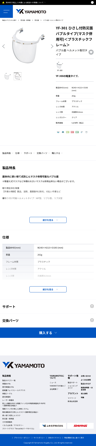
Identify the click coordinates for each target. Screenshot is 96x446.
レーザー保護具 (8, 400)
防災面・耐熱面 (25, 20)
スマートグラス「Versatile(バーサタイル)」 (18, 428)
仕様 (17, 153)
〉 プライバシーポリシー (21, 437)
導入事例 (84, 393)
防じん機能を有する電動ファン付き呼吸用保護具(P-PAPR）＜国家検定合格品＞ (24, 404)
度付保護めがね (8, 387)
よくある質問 (86, 380)
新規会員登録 (73, 401)
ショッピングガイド (73, 387)
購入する (56, 153)
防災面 (37, 20)
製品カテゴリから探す (9, 20)
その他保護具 (7, 422)
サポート (28, 153)
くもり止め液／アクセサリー (13, 425)
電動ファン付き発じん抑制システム (15, 409)
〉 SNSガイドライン (53, 437)
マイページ (72, 398)
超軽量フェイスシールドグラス (13, 390)
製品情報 (6, 375)
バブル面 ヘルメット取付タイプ (53, 20)
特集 (82, 397)
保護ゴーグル (7, 393)
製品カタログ (86, 383)
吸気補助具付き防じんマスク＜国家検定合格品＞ (20, 412)
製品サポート (73, 382)
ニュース (53, 382)
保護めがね (6, 383)
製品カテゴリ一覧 (8, 380)
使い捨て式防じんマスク (11, 415)
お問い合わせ (86, 376)
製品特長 (6, 153)
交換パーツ (42, 153)
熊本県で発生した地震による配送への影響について (25, 2)
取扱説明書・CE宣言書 (87, 388)
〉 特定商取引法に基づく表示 (73, 437)
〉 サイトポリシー (38, 437)
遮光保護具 (6, 397)
